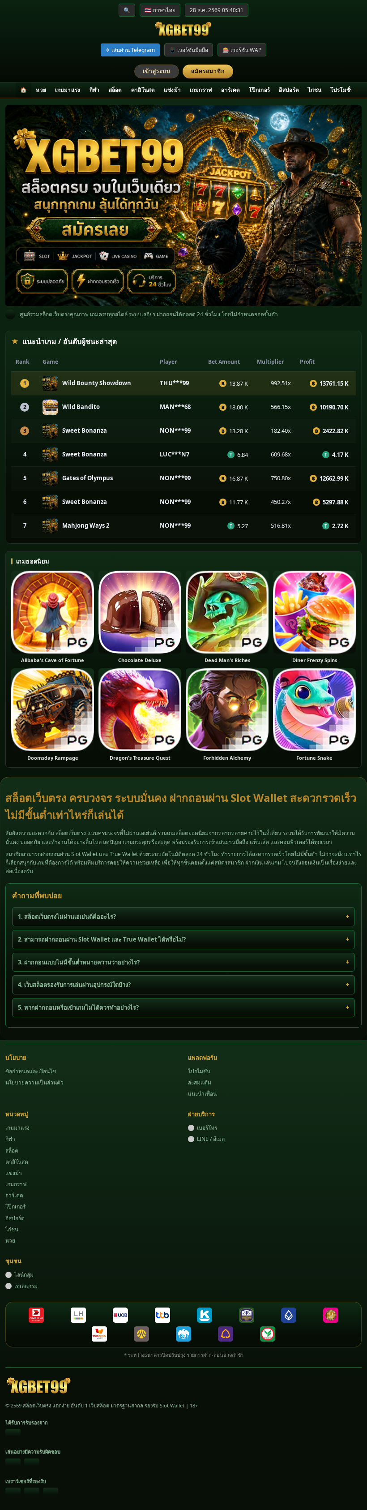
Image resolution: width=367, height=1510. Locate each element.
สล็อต (115, 90)
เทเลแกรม (26, 1286)
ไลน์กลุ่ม (24, 1274)
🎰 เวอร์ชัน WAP (241, 50)
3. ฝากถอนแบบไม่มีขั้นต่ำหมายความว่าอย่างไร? (79, 962)
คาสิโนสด (143, 90)
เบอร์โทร (207, 1127)
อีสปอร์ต (289, 90)
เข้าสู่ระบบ (157, 71)
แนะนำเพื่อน (202, 1093)
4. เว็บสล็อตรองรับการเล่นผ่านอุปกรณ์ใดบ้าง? (74, 985)
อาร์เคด (230, 90)
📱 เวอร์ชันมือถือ (188, 50)
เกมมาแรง (67, 90)
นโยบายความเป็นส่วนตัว (34, 1082)
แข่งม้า (172, 90)
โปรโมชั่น (342, 90)
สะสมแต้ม (199, 1082)
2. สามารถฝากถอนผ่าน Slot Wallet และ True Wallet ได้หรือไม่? (102, 939)
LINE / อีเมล (211, 1139)
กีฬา (95, 90)
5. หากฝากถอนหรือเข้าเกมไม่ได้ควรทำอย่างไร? (78, 1007)
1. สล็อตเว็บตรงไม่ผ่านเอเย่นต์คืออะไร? (67, 916)
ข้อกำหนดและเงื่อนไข (30, 1071)
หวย (41, 90)
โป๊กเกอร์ (259, 90)
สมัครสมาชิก (208, 71)
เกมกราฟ (201, 90)
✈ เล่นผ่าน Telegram (130, 50)
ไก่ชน (314, 90)
